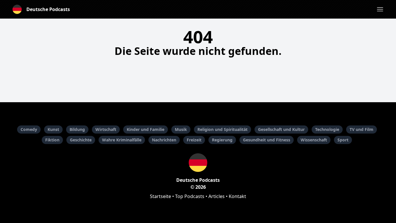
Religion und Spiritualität (222, 129)
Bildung (77, 129)
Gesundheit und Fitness (266, 140)
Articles (216, 196)
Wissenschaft (314, 140)
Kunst (53, 129)
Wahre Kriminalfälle (121, 140)
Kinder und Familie (145, 129)
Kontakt (237, 196)
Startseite (160, 196)
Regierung (222, 140)
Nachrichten (164, 140)
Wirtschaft (105, 129)
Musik (181, 129)
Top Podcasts (189, 196)
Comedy (29, 129)
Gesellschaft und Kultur (281, 129)
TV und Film (361, 129)
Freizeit (194, 140)
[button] (380, 9)
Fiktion (52, 140)
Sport (342, 140)
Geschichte (81, 140)
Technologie (327, 129)
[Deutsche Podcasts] (198, 162)
